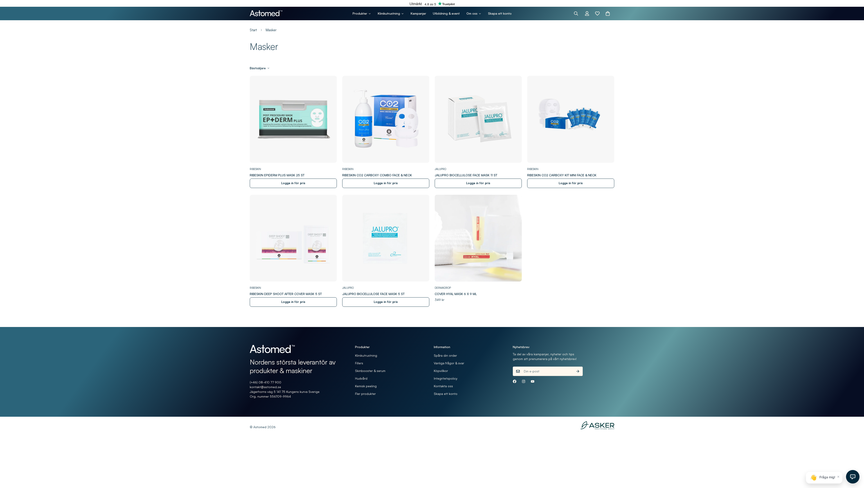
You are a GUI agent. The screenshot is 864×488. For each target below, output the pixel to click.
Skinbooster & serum (370, 371)
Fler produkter (365, 394)
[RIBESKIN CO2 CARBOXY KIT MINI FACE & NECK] (570, 119)
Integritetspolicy (445, 378)
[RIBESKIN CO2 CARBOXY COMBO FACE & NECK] (385, 119)
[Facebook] (514, 381)
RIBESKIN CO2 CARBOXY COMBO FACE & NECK (377, 175)
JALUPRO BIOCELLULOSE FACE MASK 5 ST (373, 294)
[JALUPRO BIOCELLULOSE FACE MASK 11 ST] (478, 119)
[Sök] (576, 13)
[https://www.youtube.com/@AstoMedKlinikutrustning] (532, 381)
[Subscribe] (578, 371)
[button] (608, 13)
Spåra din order (445, 355)
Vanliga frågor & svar (449, 363)
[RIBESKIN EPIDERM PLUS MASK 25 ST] (293, 119)
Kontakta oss (443, 386)
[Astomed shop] (266, 13)
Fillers (359, 363)
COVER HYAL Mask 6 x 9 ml (456, 294)
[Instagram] (523, 381)
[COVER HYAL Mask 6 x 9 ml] (478, 238)
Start (253, 30)
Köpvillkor (441, 371)
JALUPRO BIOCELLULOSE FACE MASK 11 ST (466, 175)
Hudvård (361, 378)
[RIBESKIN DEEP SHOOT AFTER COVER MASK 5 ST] (293, 238)
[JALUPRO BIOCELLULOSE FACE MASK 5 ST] (385, 238)
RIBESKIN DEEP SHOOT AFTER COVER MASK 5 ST (286, 294)
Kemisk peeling (366, 386)
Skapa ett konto (445, 394)
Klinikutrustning (366, 355)
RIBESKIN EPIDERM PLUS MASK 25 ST (277, 175)
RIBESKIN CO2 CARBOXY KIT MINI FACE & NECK (561, 175)
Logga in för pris (293, 183)
